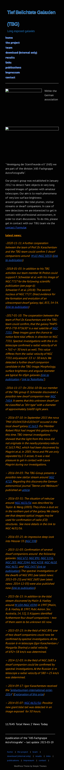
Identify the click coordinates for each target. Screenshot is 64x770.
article (26, 490)
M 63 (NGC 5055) (41, 256)
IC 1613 (33, 426)
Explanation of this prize (29, 694)
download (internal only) (21, 52)
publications (13, 67)
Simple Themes (39, 766)
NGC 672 (22, 558)
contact (10, 77)
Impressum (12, 72)
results (10, 57)
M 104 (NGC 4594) (26, 605)
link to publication (17, 307)
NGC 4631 (11, 566)
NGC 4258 (37, 562)
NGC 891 (34, 558)
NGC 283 (10, 562)
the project (12, 42)
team (8, 47)
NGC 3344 (23, 562)
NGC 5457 (30, 566)
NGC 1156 (47, 558)
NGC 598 (30, 541)
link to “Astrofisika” (33, 379)
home (9, 37)
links (8, 62)
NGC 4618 (50, 562)
